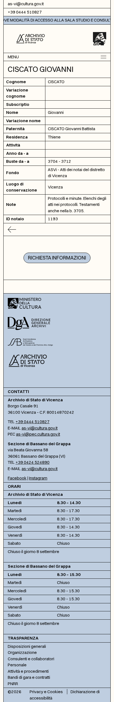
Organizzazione (22, 652)
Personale (17, 664)
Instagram (38, 478)
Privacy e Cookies (46, 691)
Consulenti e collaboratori (31, 658)
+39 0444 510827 (25, 12)
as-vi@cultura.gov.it (26, 3)
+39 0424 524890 (32, 462)
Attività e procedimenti (28, 671)
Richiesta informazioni (57, 258)
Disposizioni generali (27, 646)
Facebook (17, 478)
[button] (30, 38)
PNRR (13, 683)
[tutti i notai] (57, 229)
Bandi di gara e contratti (29, 677)
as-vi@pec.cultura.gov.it (38, 434)
